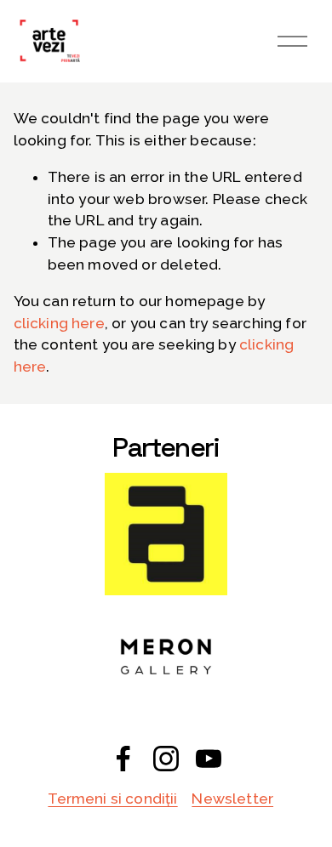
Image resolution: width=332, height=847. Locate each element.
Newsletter (232, 798)
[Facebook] (123, 758)
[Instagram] (166, 758)
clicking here (59, 323)
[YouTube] (208, 758)
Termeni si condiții (112, 798)
